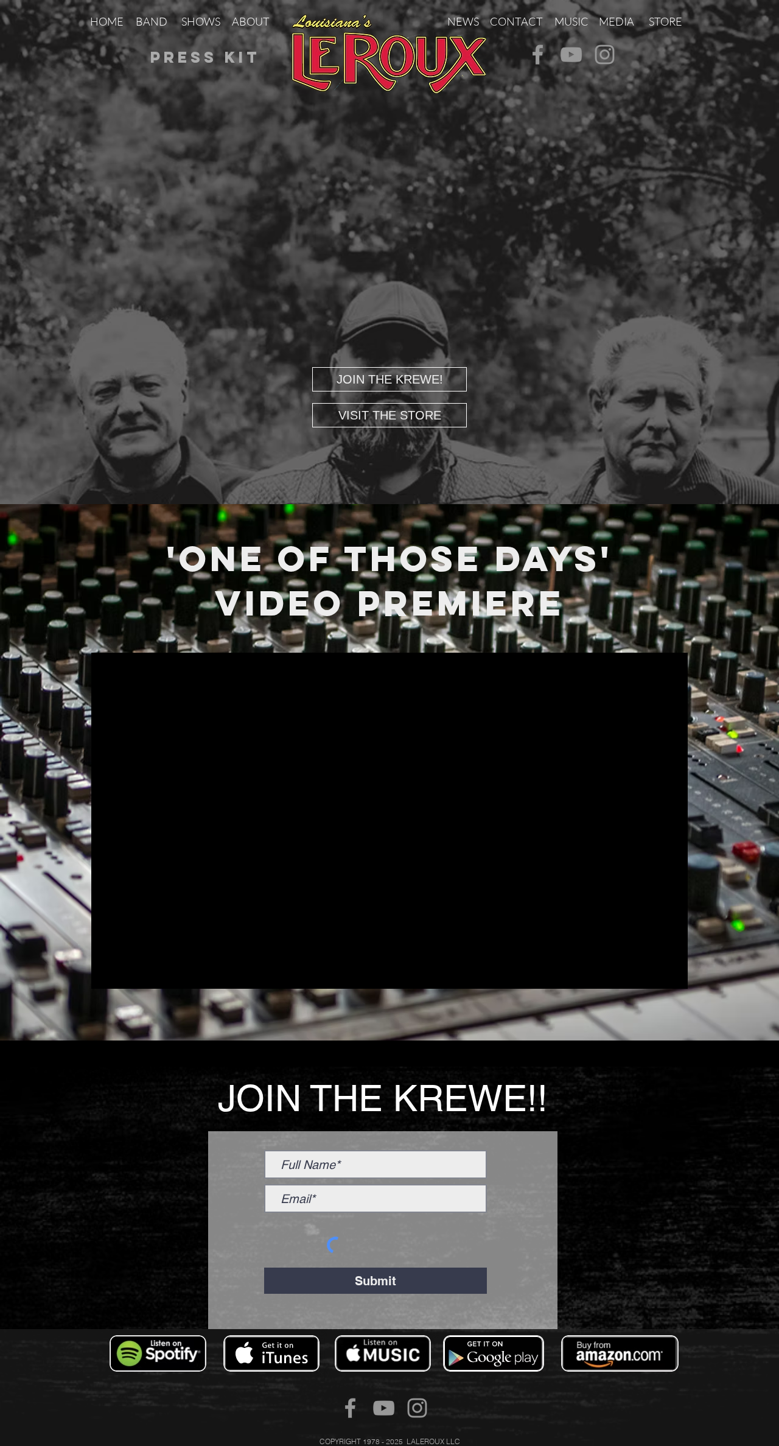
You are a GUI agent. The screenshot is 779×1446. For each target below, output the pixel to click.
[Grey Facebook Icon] (538, 54)
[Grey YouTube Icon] (571, 54)
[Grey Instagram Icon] (605, 54)
